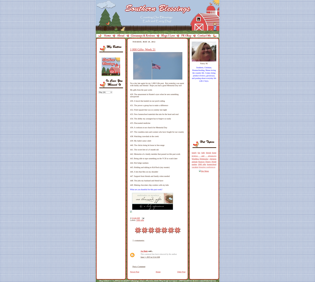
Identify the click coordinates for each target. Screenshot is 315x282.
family (194, 153)
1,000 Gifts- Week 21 (143, 49)
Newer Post (134, 272)
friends (208, 153)
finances (201, 162)
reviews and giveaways (204, 156)
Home (158, 272)
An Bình (144, 251)
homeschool (211, 164)
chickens (213, 159)
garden (194, 164)
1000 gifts (140, 220)
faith (203, 153)
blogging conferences (207, 167)
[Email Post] (142, 218)
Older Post (181, 272)
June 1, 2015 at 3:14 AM (150, 257)
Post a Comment (139, 267)
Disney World (210, 162)
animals (195, 162)
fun (199, 153)
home (214, 153)
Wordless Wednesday (200, 159)
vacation (195, 167)
